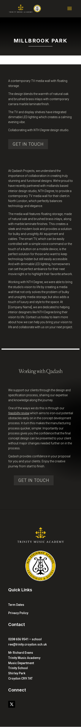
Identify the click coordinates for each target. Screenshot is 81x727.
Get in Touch (33, 480)
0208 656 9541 (18, 639)
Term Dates (16, 604)
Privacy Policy (18, 613)
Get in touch (28, 144)
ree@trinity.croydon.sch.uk (27, 644)
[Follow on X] (11, 704)
